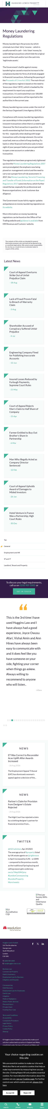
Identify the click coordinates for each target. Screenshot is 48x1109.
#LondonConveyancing (18, 875)
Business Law (7, 969)
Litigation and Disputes (11, 980)
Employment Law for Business (13, 977)
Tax (5, 540)
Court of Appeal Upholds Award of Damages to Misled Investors (22, 489)
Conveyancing (8, 985)
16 (40, 720)
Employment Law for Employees (14, 991)
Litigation (6, 996)
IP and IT (7, 559)
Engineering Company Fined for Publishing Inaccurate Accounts (23, 355)
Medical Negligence (9, 999)
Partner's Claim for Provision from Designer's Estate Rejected (22, 804)
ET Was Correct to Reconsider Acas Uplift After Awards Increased (23, 758)
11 (29, 720)
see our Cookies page (25, 1079)
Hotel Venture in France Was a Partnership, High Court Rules (21, 516)
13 (33, 720)
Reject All (27, 1093)
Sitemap (5, 1031)
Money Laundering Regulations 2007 (29, 164)
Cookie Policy (7, 1029)
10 (27, 720)
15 (37, 720)
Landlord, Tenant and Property (15, 565)
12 (31, 720)
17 (42, 720)
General (7, 546)
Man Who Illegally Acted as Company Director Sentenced (23, 462)
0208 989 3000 (27, 585)
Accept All (10, 1093)
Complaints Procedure (10, 1021)
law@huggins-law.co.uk (12, 963)
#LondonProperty (16, 879)
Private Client (7, 1007)
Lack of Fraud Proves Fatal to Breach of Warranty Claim (23, 302)
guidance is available (29, 220)
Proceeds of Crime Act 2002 (18, 80)
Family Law (6, 993)
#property (30, 852)
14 (35, 720)
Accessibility (7, 1018)
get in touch (24, 591)
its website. (8, 207)
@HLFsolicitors (15, 849)
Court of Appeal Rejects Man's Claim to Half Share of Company (23, 408)
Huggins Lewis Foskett (10, 943)
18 (44, 720)
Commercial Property (10, 972)
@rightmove (33, 855)
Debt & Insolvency (9, 974)
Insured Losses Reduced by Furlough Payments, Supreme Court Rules (23, 382)
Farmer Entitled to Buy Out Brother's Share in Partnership (23, 435)
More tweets (13, 882)
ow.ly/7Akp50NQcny (17, 872)
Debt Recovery (8, 988)
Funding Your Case (9, 1010)
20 (6, 725)
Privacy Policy (8, 1026)
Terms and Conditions (10, 1015)
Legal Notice (7, 1023)
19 (4, 725)
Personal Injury (8, 1004)
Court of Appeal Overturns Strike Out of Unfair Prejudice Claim (23, 275)
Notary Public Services (10, 1002)
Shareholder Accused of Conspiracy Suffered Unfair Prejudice (23, 328)
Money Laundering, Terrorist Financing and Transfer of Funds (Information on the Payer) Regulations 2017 (24, 180)
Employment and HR (12, 552)
